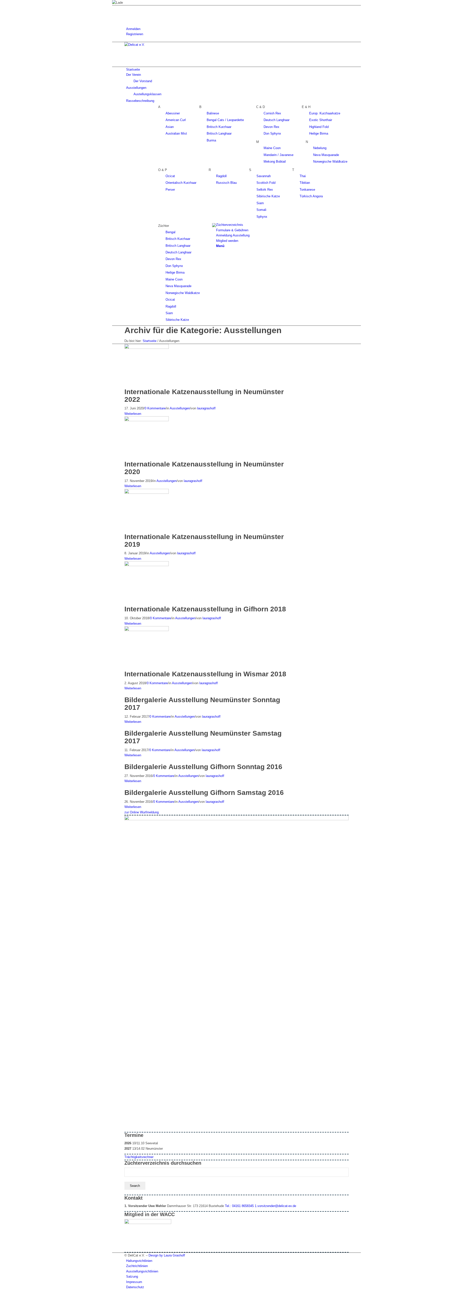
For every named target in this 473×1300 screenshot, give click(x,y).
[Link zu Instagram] (127, 13)
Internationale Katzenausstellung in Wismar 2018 (205, 674)
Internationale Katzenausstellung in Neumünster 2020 (204, 468)
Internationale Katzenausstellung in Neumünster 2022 (204, 395)
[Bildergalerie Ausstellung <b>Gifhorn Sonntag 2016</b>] (125, 760)
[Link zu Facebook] (127, 8)
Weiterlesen (132, 414)
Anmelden (133, 29)
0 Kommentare (155, 408)
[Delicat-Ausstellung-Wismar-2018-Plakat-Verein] (147, 630)
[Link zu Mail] (127, 18)
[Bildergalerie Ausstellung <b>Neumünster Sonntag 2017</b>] (125, 694)
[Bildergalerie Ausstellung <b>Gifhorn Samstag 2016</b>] (125, 786)
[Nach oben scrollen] (113, 1297)
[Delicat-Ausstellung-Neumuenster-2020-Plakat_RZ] (147, 420)
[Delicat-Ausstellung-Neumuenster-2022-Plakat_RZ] (147, 348)
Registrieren (134, 34)
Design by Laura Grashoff (167, 1255)
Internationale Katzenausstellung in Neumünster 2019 (204, 540)
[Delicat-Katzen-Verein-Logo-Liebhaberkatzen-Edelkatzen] (161, 44)
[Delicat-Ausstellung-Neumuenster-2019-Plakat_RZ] (147, 493)
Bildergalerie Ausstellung (202, 703)
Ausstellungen (180, 408)
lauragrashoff (206, 408)
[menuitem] (237, 28)
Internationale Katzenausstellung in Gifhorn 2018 (205, 609)
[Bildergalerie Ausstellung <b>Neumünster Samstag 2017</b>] (125, 727)
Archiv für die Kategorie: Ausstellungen (203, 330)
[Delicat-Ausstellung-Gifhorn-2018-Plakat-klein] (147, 565)
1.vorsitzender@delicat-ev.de (275, 1206)
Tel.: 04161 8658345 (239, 1206)
